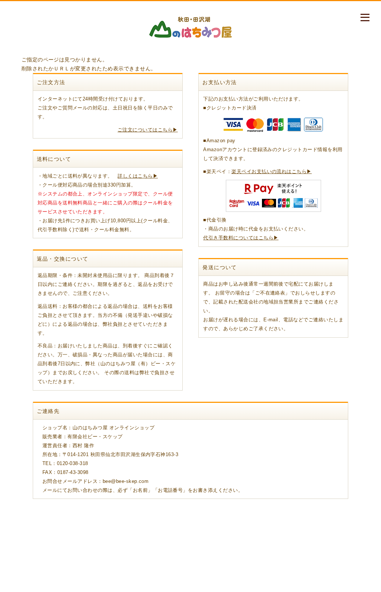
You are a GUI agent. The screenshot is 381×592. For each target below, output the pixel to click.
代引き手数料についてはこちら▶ (240, 238)
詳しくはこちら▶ (138, 176)
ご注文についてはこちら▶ (148, 130)
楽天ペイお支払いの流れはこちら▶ (271, 171)
